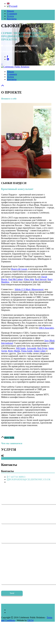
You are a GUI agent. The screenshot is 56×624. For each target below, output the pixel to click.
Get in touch (6, 458)
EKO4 (30, 620)
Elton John (29, 279)
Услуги (10, 16)
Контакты (12, 19)
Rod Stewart (40, 279)
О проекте (12, 13)
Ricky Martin (14, 351)
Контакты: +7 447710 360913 (15, 51)
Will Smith (21, 348)
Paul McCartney (15, 279)
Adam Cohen (39, 351)
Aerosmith (31, 348)
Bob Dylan (42, 348)
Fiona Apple (26, 351)
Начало (10, 11)
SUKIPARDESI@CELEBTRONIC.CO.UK (20, 46)
